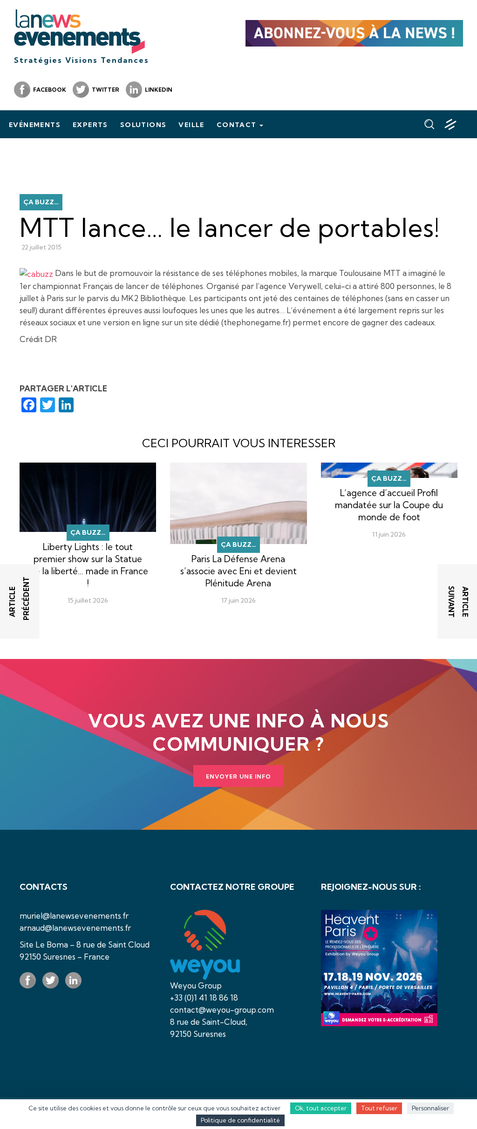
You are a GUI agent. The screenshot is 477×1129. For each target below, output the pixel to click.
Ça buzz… (41, 202)
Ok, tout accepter (321, 1108)
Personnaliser (430, 1108)
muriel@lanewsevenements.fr (74, 916)
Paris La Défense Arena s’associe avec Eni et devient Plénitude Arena (238, 571)
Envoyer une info (238, 776)
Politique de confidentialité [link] (240, 1120)
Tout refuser (379, 1108)
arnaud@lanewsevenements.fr (75, 928)
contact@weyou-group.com (222, 1010)
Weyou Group (196, 985)
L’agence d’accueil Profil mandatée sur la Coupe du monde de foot (389, 505)
